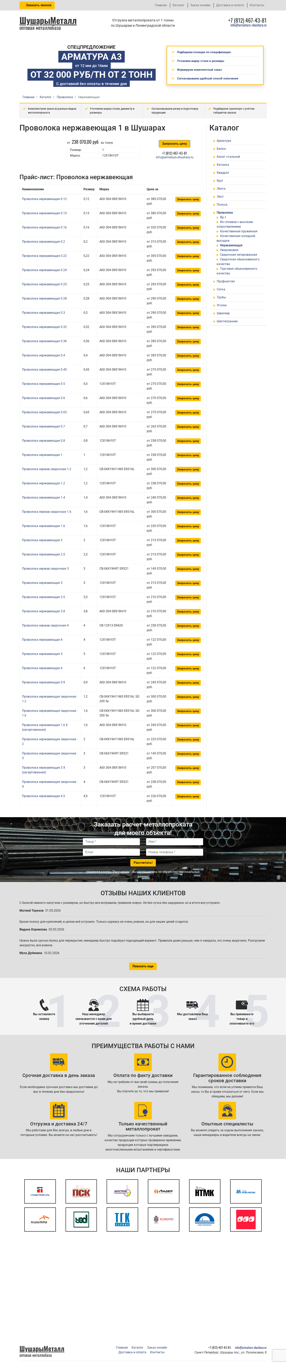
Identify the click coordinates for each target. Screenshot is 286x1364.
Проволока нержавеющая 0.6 (43, 398)
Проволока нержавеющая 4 (42, 639)
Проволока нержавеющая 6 (42, 668)
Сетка (221, 289)
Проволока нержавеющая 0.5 (43, 384)
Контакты (257, 5)
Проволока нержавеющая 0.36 (44, 341)
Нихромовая (229, 250)
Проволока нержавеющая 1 (42, 455)
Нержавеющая (231, 245)
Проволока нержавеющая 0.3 (43, 313)
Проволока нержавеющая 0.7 (43, 426)
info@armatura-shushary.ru (249, 24)
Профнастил (226, 281)
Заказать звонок (38, 5)
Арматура (224, 141)
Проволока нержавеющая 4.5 (43, 796)
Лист (220, 196)
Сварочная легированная (238, 254)
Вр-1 (223, 217)
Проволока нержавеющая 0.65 (44, 412)
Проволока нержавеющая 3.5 (43, 597)
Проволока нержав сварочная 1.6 (46, 512)
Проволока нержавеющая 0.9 (43, 682)
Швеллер (223, 313)
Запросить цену (174, 143)
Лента (221, 188)
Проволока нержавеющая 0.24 (44, 270)
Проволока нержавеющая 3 (42, 583)
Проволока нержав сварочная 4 (45, 625)
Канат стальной (228, 157)
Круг (220, 180)
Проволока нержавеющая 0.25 (44, 284)
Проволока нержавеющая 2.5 (43, 554)
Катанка (223, 165)
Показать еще (143, 966)
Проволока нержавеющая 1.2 (43, 483)
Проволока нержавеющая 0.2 (43, 241)
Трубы (221, 297)
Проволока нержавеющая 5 (42, 654)
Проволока (225, 212)
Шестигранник (227, 321)
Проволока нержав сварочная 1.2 (46, 469)
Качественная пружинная (238, 231)
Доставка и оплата (230, 5)
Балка (221, 149)
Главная (161, 5)
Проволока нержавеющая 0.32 (44, 327)
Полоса (222, 204)
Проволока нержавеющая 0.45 (44, 369)
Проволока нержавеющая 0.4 (43, 355)
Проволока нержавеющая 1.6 (43, 526)
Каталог (178, 5)
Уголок (222, 305)
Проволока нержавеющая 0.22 (44, 256)
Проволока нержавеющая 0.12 (44, 199)
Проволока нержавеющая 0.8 (43, 440)
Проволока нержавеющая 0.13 (44, 213)
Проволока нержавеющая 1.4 (43, 497)
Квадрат (223, 172)
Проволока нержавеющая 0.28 (44, 298)
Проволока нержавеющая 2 (42, 540)
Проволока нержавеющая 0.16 (44, 227)
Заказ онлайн (200, 5)
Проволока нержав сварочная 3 (45, 568)
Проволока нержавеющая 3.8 (43, 611)
